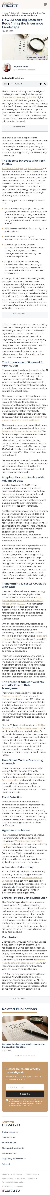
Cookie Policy (31, 1175)
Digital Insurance (10, 1132)
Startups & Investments (13, 1148)
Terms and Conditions (26, 1178)
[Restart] (44, 83)
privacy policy (26, 1105)
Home (5, 13)
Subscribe (25, 1094)
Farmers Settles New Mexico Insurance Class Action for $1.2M (23, 1045)
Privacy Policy (7, 1178)
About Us (5, 1175)
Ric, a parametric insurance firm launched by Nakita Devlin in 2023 (22, 600)
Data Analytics (8, 1137)
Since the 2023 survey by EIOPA (19, 97)
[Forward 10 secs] (12, 83)
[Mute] (40, 84)
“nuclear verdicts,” (11, 696)
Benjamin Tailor (20, 67)
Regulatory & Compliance (14, 1159)
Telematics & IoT (9, 1143)
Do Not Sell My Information (13, 1182)
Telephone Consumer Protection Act (21, 431)
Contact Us (17, 1175)
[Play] (8, 83)
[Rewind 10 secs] (5, 83)
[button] (16, 1055)
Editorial (15, 13)
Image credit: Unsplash (36, 57)
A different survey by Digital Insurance (22, 168)
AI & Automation (9, 1153)
